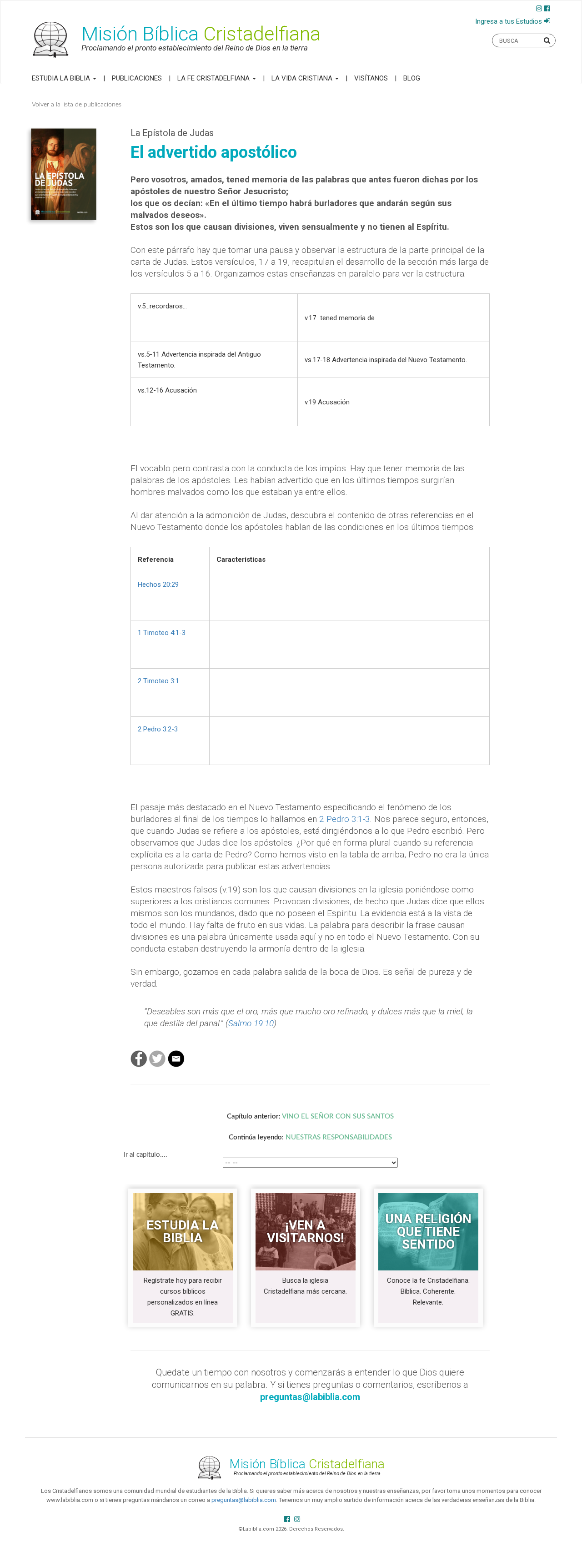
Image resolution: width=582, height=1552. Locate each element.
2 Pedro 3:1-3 (344, 819)
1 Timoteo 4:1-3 (162, 633)
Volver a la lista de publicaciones (76, 104)
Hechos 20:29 (158, 584)
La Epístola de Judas (172, 132)
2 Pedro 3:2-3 (158, 729)
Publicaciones (137, 78)
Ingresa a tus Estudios (508, 21)
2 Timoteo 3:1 (158, 681)
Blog (411, 78)
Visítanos (371, 78)
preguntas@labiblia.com (243, 1500)
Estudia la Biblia (62, 78)
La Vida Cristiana (302, 78)
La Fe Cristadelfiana (214, 78)
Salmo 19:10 (251, 1023)
